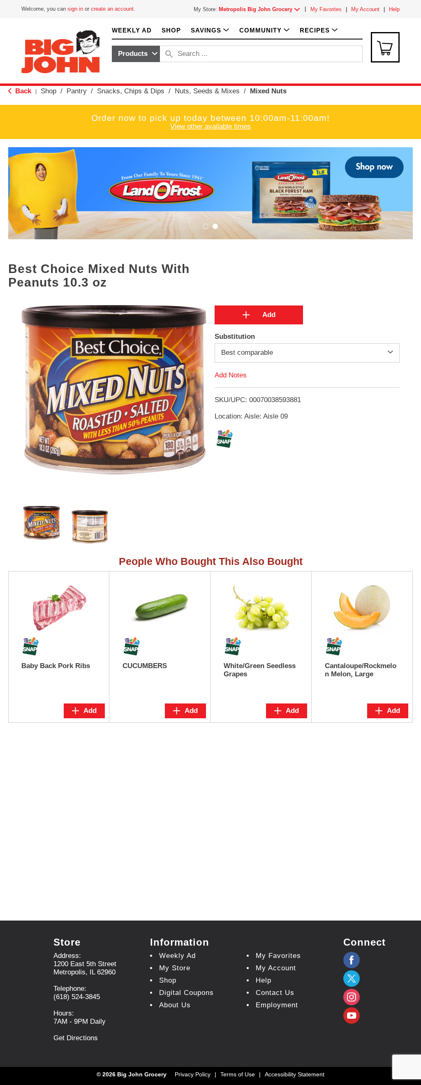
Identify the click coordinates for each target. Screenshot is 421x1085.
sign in (75, 9)
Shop (48, 91)
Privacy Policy (192, 1074)
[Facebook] (351, 960)
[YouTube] (351, 997)
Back (22, 91)
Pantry (77, 91)
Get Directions (75, 1038)
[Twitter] (351, 978)
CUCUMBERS (145, 666)
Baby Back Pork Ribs (55, 666)
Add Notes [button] (231, 375)
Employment (277, 1005)
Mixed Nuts (268, 91)
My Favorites (326, 9)
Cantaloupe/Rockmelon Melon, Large (360, 670)
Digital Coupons (186, 993)
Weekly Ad (177, 956)
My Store (174, 968)
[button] (261, 9)
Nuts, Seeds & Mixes (207, 91)
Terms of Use (237, 1074)
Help (394, 9)
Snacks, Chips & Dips (130, 91)
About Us (175, 1005)
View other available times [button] (210, 126)
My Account (365, 9)
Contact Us (275, 993)
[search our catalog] (169, 54)
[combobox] (136, 54)
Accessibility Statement (294, 1074)
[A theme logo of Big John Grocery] (60, 51)
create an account (112, 9)
